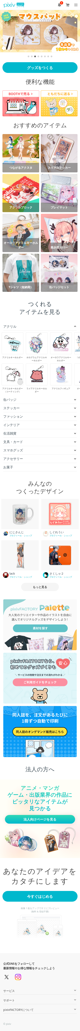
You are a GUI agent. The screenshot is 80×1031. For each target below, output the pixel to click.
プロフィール (15, 535)
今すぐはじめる (40, 896)
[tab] (28, 56)
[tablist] (40, 56)
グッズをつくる (40, 67)
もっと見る (40, 587)
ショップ (28, 535)
